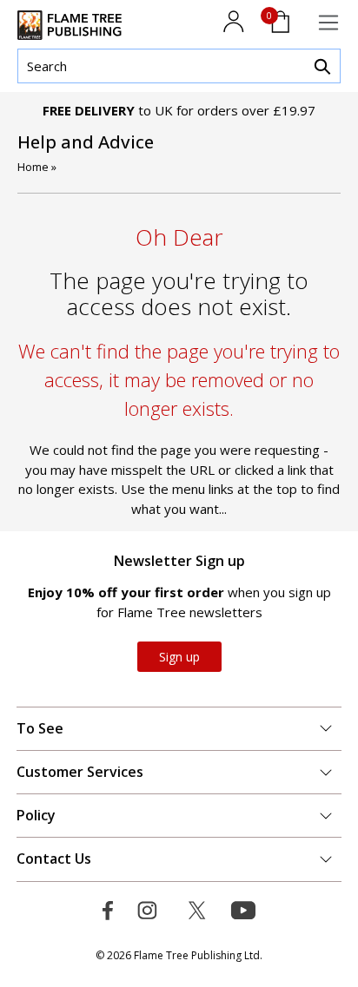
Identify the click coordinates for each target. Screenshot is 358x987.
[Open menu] (328, 22)
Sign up (179, 656)
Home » (36, 166)
